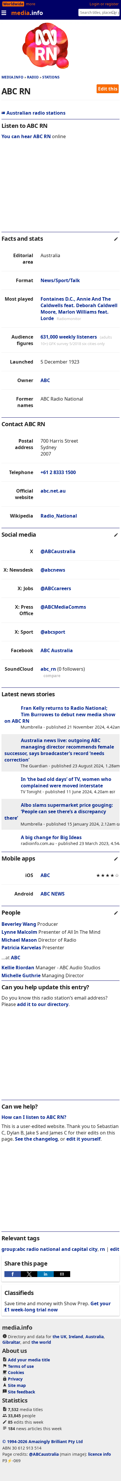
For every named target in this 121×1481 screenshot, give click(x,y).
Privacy (15, 1379)
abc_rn (48, 669)
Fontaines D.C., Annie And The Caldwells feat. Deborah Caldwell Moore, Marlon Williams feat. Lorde (79, 309)
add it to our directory (42, 1004)
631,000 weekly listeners (69, 337)
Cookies (16, 1372)
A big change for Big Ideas (51, 837)
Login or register (104, 3)
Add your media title (29, 1360)
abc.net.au (53, 491)
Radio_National (59, 516)
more (30, 3)
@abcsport (53, 632)
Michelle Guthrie (21, 975)
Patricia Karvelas (21, 947)
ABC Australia (57, 650)
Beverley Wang (18, 924)
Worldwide (13, 3)
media (27, 13)
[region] (60, 189)
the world (41, 1342)
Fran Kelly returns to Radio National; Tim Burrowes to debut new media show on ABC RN (59, 714)
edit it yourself (83, 1139)
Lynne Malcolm (19, 932)
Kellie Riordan (17, 967)
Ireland (76, 1336)
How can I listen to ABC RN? (33, 1117)
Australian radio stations (35, 113)
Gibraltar (11, 1342)
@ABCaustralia (58, 551)
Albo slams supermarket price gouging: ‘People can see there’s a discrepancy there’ (58, 811)
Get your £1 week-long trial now (57, 1306)
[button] (12, 1274)
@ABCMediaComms (63, 607)
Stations (51, 77)
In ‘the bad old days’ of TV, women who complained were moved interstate (66, 782)
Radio (33, 77)
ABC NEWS (53, 894)
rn (102, 1249)
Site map (17, 1385)
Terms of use (21, 1366)
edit (114, 1249)
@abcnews (53, 570)
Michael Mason (19, 940)
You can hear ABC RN (26, 136)
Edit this (107, 89)
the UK (59, 1336)
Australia (94, 1336)
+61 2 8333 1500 (58, 472)
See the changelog (36, 1139)
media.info (12, 77)
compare (51, 675)
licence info (99, 1454)
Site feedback (21, 1392)
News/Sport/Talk (60, 280)
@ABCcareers (56, 588)
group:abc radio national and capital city (49, 1249)
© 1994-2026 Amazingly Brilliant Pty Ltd (42, 1441)
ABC (45, 380)
